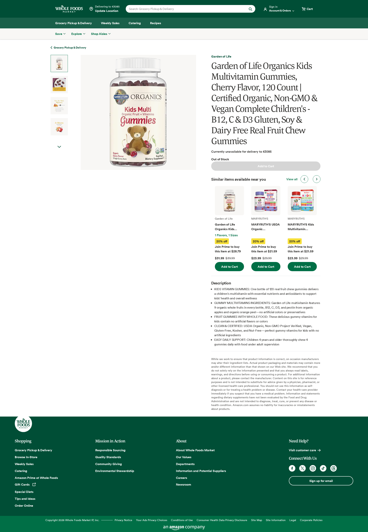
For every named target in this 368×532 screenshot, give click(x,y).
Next (59, 147)
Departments (185, 464)
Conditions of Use (182, 520)
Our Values (183, 457)
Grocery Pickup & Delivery (33, 450)
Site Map (256, 520)
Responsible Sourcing (110, 450)
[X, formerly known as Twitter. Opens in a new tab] (302, 468)
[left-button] (304, 179)
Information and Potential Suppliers (201, 471)
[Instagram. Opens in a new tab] (313, 468)
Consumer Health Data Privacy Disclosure (222, 520)
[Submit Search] (250, 9)
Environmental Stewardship (114, 471)
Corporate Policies (311, 520)
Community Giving (108, 464)
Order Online (24, 505)
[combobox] (184, 9)
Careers (181, 478)
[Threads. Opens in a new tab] (333, 468)
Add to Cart (266, 166)
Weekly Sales (24, 464)
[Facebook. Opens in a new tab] (292, 468)
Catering (21, 471)
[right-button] (316, 179)
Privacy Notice (123, 520)
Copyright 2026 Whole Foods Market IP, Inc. (72, 520)
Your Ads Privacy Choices (151, 520)
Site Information (276, 520)
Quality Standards (108, 457)
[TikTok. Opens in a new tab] (323, 468)
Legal (292, 520)
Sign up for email (321, 481)
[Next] (128, 112)
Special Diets (24, 492)
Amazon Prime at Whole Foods (36, 478)
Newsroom (183, 484)
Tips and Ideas (25, 499)
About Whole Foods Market (195, 450)
